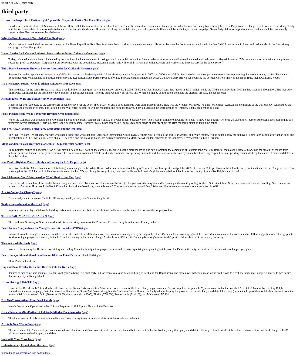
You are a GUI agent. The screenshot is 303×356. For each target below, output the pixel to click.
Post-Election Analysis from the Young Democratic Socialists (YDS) (41, 228)
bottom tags (43, 352)
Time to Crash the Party (15, 243)
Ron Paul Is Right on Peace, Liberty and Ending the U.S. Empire (40, 162)
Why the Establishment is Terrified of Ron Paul (29, 38)
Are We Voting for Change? (18, 192)
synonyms (21, 352)
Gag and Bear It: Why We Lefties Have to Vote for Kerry (35, 267)
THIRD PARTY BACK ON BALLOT (24, 216)
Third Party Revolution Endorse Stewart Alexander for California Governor (46, 68)
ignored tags (8, 352)
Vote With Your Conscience (17, 339)
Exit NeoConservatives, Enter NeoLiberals (26, 300)
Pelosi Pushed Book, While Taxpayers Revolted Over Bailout (37, 113)
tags (106, 20)
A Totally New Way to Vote (17, 324)
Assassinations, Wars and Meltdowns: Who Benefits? (32, 98)
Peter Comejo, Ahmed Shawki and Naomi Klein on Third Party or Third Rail (47, 255)
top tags (32, 352)
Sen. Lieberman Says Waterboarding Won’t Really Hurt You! (37, 177)
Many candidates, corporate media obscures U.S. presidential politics (42, 143)
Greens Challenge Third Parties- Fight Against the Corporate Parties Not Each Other (52, 20)
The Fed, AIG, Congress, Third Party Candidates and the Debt (38, 128)
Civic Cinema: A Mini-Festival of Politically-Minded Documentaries (41, 312)
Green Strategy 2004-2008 (16, 282)
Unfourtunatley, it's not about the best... (24, 345)
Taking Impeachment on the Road (21, 204)
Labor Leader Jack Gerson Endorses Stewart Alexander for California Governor (49, 53)
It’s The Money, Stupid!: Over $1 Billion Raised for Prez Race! (38, 83)
